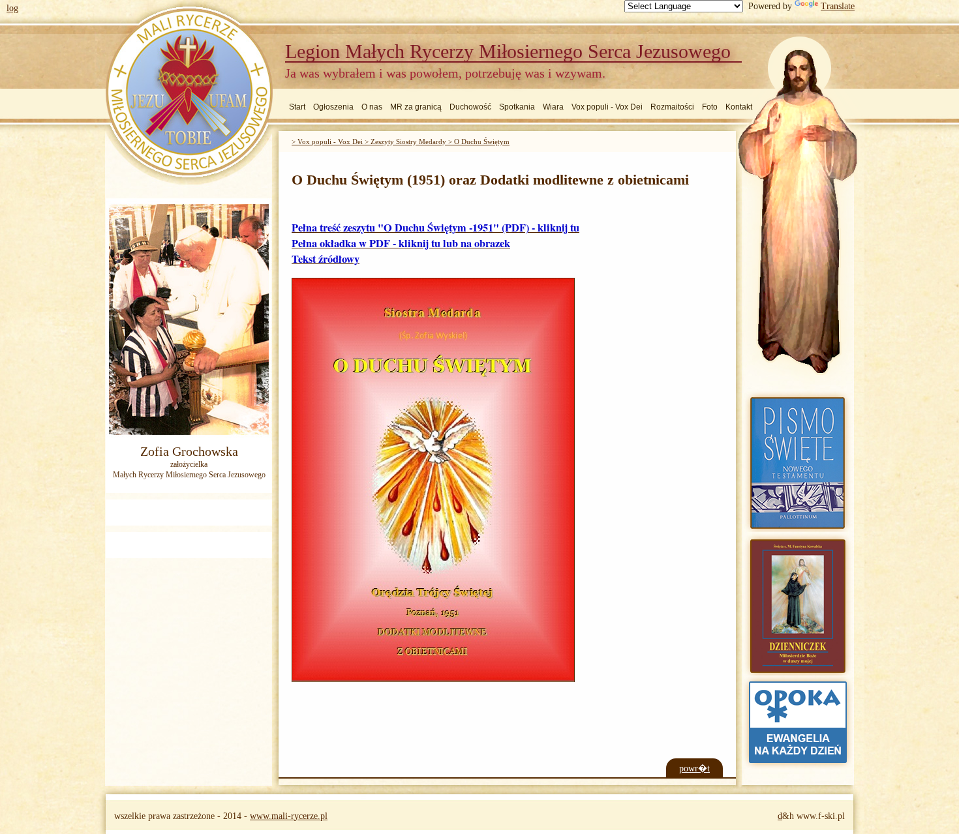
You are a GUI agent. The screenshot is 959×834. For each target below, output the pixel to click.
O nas (371, 107)
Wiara (553, 107)
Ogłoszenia (333, 107)
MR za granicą (416, 107)
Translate (838, 6)
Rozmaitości (672, 107)
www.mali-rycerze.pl (288, 816)
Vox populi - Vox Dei (607, 107)
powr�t (694, 768)
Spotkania (517, 107)
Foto (710, 107)
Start (297, 107)
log (12, 8)
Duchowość (470, 107)
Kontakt (738, 107)
